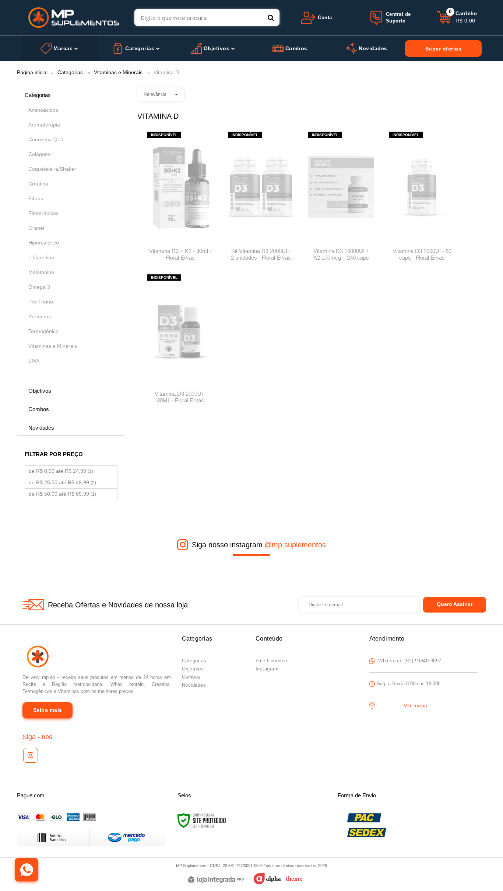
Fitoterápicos (43, 213)
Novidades (194, 685)
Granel (36, 228)
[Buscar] (270, 17)
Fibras (35, 198)
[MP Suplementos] (74, 17)
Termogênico (43, 331)
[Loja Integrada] (216, 880)
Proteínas (39, 316)
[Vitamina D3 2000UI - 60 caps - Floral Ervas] (421, 198)
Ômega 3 (39, 287)
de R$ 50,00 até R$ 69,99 (62, 494)
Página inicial (32, 72)
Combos (191, 677)
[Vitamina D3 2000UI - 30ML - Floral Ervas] (180, 341)
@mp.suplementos (295, 545)
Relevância (155, 94)
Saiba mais (47, 710)
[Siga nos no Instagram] (30, 755)
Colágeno (39, 154)
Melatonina (41, 272)
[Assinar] (454, 605)
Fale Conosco (271, 660)
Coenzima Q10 (45, 139)
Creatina (38, 184)
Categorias (70, 72)
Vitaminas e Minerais (118, 72)
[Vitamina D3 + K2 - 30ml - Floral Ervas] (180, 198)
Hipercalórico (43, 243)
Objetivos (193, 669)
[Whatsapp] (26, 869)
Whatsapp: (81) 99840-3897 (409, 660)
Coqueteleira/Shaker (52, 169)
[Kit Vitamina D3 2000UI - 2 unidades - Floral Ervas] (261, 198)
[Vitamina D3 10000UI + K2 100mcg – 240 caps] (341, 198)
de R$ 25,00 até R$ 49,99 (62, 482)
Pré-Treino (40, 302)
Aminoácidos (43, 110)
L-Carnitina (41, 257)
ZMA (33, 361)
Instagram (267, 669)
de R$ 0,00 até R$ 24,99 (61, 471)
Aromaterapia (44, 125)
